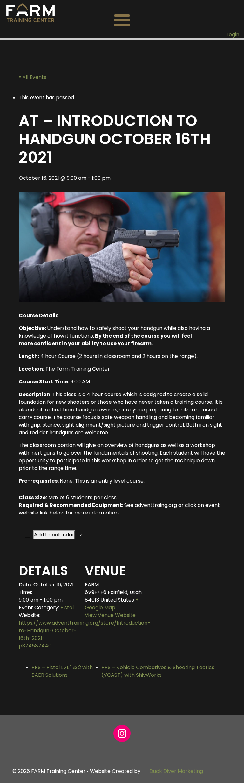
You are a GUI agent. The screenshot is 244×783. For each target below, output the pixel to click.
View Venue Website (110, 615)
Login (233, 34)
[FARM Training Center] (30, 12)
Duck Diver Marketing (176, 771)
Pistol (67, 607)
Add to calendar (54, 534)
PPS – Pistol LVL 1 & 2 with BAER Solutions (62, 671)
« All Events (32, 77)
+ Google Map (112, 603)
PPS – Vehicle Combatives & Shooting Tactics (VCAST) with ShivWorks (157, 671)
